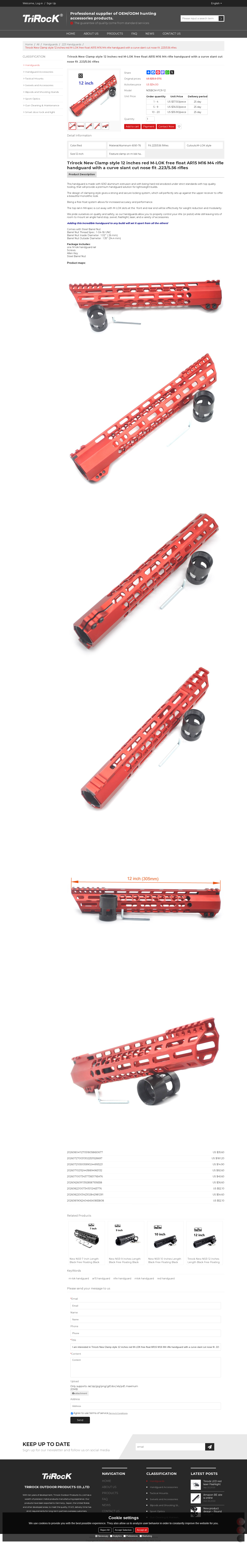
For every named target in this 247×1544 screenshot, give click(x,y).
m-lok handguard (79, 1278)
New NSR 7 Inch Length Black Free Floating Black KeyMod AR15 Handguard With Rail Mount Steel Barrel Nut (86, 1260)
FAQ (134, 33)
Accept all (142, 1530)
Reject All (105, 1530)
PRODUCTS (115, 33)
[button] (179, 126)
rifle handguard (122, 1278)
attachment (81, 1393)
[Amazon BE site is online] (196, 1498)
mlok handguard (144, 1278)
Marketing (147, 1536)
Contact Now (166, 126)
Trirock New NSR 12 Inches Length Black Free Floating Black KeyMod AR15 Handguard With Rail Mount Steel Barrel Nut (204, 1260)
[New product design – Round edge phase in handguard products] (196, 1512)
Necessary (103, 1536)
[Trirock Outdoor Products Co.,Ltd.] (43, 18)
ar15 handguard (101, 1278)
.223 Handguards (71, 44)
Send (80, 1420)
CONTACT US (172, 33)
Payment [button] (148, 126)
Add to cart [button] (132, 126)
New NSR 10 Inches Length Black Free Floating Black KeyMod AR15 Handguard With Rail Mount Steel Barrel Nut (165, 1260)
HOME (70, 33)
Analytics (117, 1536)
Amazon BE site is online (212, 1496)
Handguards (50, 44)
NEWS (150, 33)
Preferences (132, 1536)
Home (29, 44)
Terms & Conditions (118, 1413)
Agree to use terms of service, (100, 1413)
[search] (221, 18)
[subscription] (209, 1447)
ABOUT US (91, 33)
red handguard (166, 1278)
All (38, 44)
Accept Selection (123, 1530)
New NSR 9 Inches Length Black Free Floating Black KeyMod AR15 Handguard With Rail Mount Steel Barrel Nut (125, 1260)
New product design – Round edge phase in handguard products (212, 1510)
